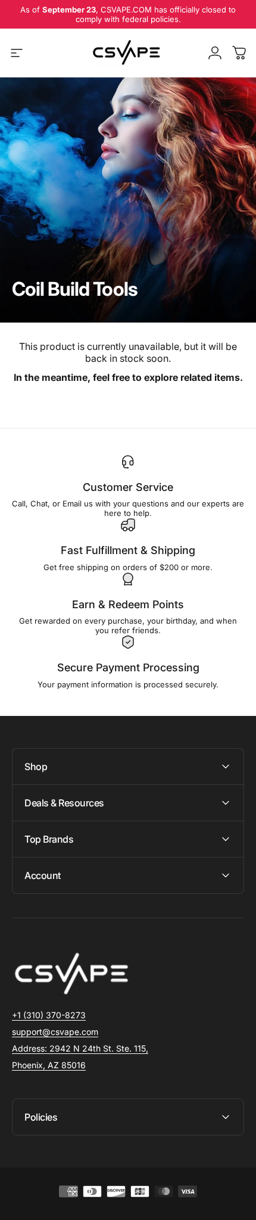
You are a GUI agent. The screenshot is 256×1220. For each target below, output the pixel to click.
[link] (80, 1048)
